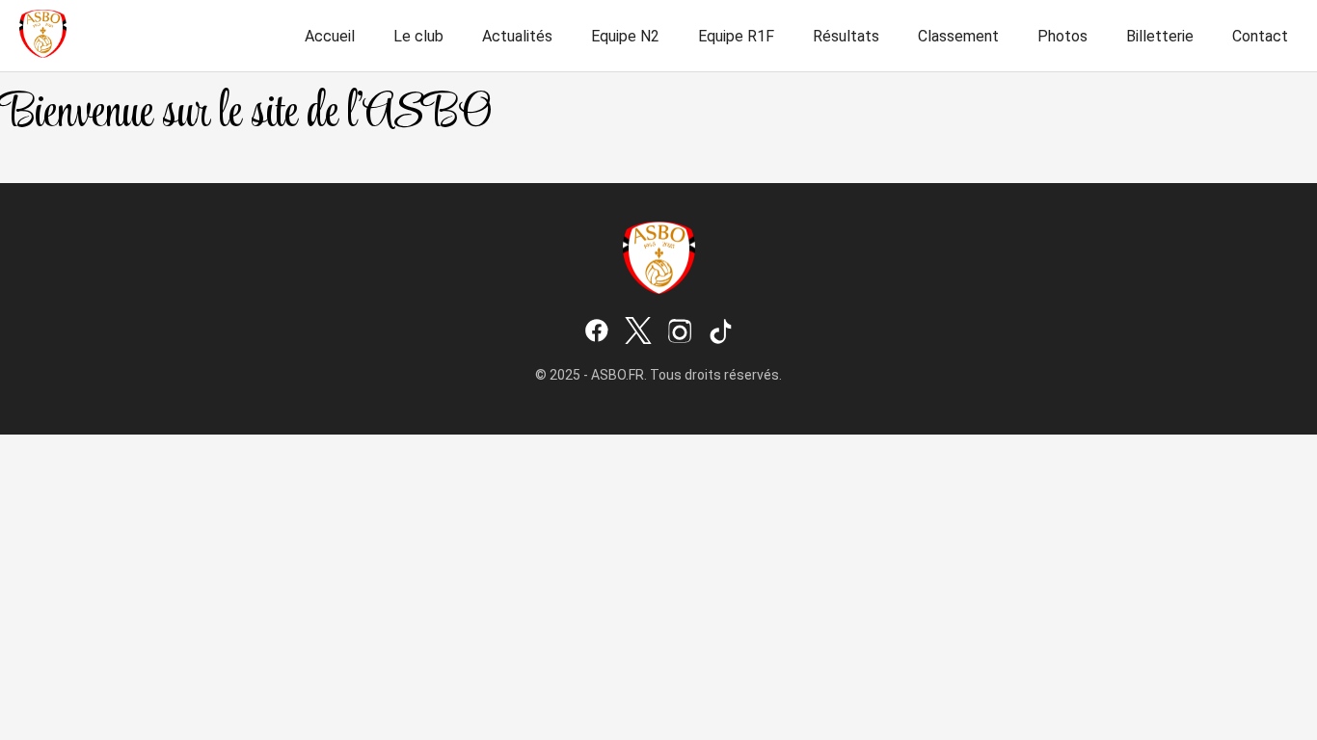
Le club (418, 36)
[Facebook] (596, 332)
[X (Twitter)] (638, 332)
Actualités (517, 36)
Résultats (846, 36)
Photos (1062, 36)
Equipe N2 (625, 36)
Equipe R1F (736, 36)
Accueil (330, 36)
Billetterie (1160, 36)
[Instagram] (679, 332)
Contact (1260, 36)
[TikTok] (721, 332)
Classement (958, 36)
